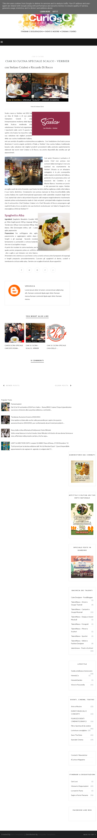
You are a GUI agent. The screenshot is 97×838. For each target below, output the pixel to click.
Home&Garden (76, 680)
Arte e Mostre (76, 706)
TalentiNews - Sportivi (79, 636)
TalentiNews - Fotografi (79, 624)
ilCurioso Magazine (78, 760)
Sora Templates (17, 834)
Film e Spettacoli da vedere (81, 726)
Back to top (89, 834)
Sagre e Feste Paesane (79, 795)
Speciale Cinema (77, 740)
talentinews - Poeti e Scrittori (82, 648)
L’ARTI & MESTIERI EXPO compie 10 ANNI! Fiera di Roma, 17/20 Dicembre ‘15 (39, 443)
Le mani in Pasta (77, 791)
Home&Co (75, 675)
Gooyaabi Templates (46, 834)
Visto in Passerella (78, 685)
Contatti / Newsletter (79, 755)
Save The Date (76, 735)
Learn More (45, 12)
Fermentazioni (16, 404)
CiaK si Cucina (38, 56)
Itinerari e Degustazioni (79, 786)
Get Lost (74, 781)
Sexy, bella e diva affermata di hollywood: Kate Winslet (31, 430)
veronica (30, 286)
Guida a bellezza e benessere (81, 671)
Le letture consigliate (79, 730)
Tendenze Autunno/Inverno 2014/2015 (25, 417)
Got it (55, 12)
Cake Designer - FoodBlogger (82, 597)
